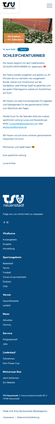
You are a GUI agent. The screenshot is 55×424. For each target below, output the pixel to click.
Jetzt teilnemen (11, 378)
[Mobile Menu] (49, 5)
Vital (5, 286)
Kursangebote (10, 239)
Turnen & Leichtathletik (14, 277)
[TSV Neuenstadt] (9, 5)
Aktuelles (7, 320)
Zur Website (9, 382)
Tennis (23, 49)
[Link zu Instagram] (7, 222)
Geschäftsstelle (11, 301)
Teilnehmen (9, 358)
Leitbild (6, 305)
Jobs (5, 344)
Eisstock (7, 281)
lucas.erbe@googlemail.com (23, 123)
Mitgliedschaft (10, 339)
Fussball (7, 272)
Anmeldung (9, 248)
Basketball (8, 263)
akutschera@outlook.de (15, 127)
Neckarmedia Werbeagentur (33, 411)
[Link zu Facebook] (4, 222)
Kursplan (7, 244)
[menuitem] (9, 417)
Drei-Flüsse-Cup (11, 363)
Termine (7, 324)
